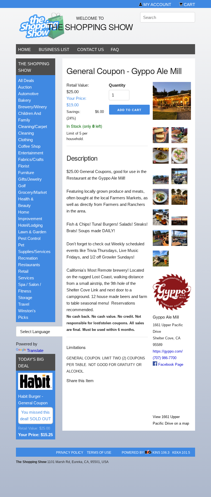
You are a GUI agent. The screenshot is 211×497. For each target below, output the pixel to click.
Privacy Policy (69, 453)
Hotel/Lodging (30, 225)
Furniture (26, 172)
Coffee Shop (29, 146)
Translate (35, 350)
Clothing (25, 139)
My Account (156, 4)
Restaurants (29, 264)
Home (24, 49)
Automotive (28, 93)
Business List (54, 49)
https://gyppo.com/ (168, 351)
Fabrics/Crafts (31, 159)
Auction (25, 87)
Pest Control (29, 238)
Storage (25, 297)
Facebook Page (170, 364)
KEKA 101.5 (181, 453)
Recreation (28, 258)
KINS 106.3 (161, 453)
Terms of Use (99, 453)
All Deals (26, 80)
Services (26, 278)
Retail (23, 271)
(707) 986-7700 (164, 358)
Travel (23, 304)
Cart (189, 4)
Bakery (24, 100)
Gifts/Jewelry (30, 179)
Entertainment (30, 152)
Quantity (117, 85)
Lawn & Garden (32, 231)
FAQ (115, 49)
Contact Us (90, 49)
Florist (23, 166)
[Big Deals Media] (148, 453)
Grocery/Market (32, 192)
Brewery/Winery (32, 106)
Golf (22, 185)
